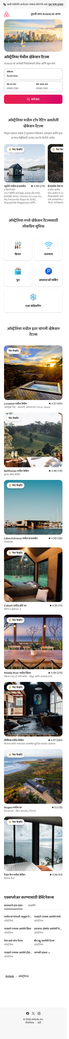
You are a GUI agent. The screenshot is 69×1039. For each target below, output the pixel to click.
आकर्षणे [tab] (31, 905)
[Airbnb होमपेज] (6, 14)
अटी (39, 1022)
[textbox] (18, 88)
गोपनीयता (29, 1022)
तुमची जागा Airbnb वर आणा (45, 14)
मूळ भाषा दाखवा (55, 4)
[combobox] (33, 76)
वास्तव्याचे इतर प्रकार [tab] (13, 905)
